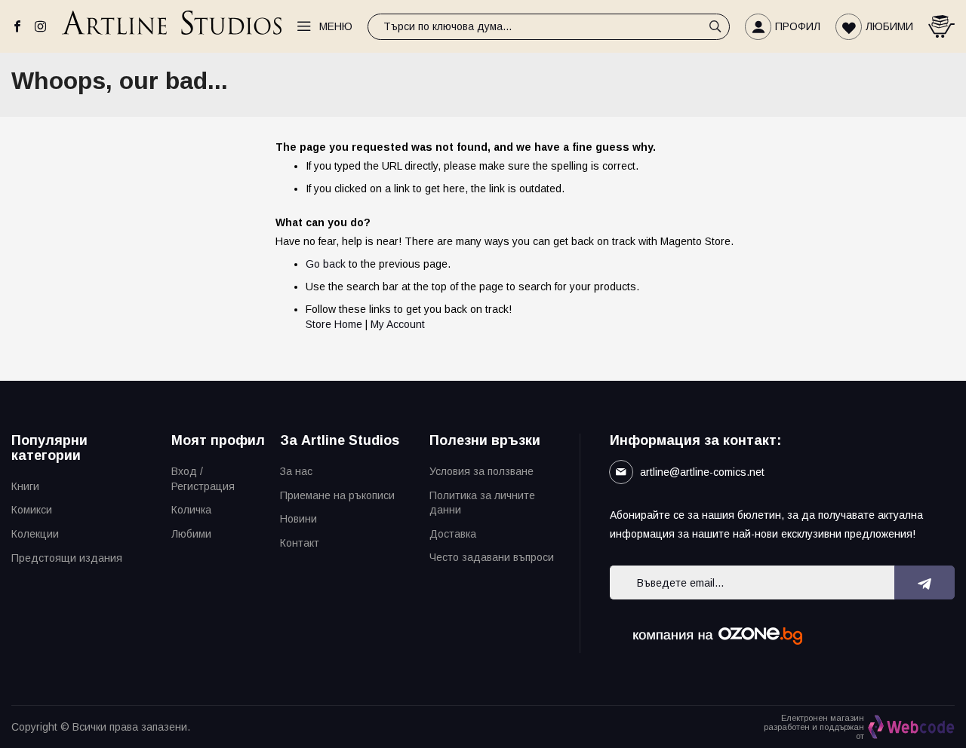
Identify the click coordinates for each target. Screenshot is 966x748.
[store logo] (171, 26)
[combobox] (549, 27)
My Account (398, 324)
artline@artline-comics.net (702, 472)
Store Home (334, 324)
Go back (326, 264)
